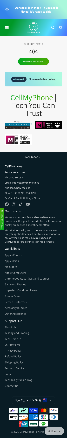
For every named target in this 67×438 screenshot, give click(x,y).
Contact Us (11, 386)
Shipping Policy (14, 362)
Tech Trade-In (13, 339)
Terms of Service (15, 368)
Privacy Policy (13, 350)
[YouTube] (28, 204)
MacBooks (11, 267)
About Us (10, 327)
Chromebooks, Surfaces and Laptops (27, 278)
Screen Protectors (16, 302)
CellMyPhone (27, 431)
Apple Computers (15, 273)
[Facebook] (7, 204)
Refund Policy (13, 356)
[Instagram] (14, 204)
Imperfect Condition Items (21, 290)
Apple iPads (12, 261)
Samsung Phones (15, 284)
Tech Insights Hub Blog (18, 380)
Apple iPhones (13, 255)
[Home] (33, 27)
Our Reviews (12, 345)
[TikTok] (21, 204)
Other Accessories (15, 313)
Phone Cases (12, 296)
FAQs (8, 374)
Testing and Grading (17, 333)
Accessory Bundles (16, 308)
